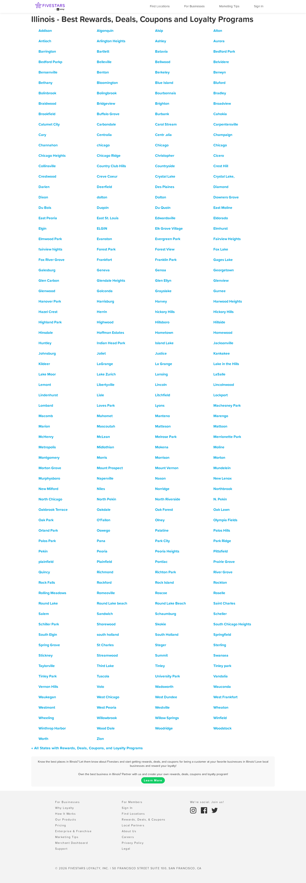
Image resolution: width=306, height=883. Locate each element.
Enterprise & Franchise (73, 831)
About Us (129, 831)
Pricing (60, 825)
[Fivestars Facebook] (204, 810)
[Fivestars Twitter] (214, 810)
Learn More (153, 780)
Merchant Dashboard (71, 843)
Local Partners (133, 825)
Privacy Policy (133, 843)
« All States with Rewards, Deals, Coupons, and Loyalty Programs (87, 748)
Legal (126, 849)
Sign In (258, 6)
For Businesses (194, 6)
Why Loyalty (64, 808)
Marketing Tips (229, 6)
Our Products (65, 819)
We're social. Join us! (207, 802)
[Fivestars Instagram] (193, 810)
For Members (132, 802)
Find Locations (160, 6)
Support (61, 849)
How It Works (65, 814)
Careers (128, 837)
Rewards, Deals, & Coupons (143, 819)
